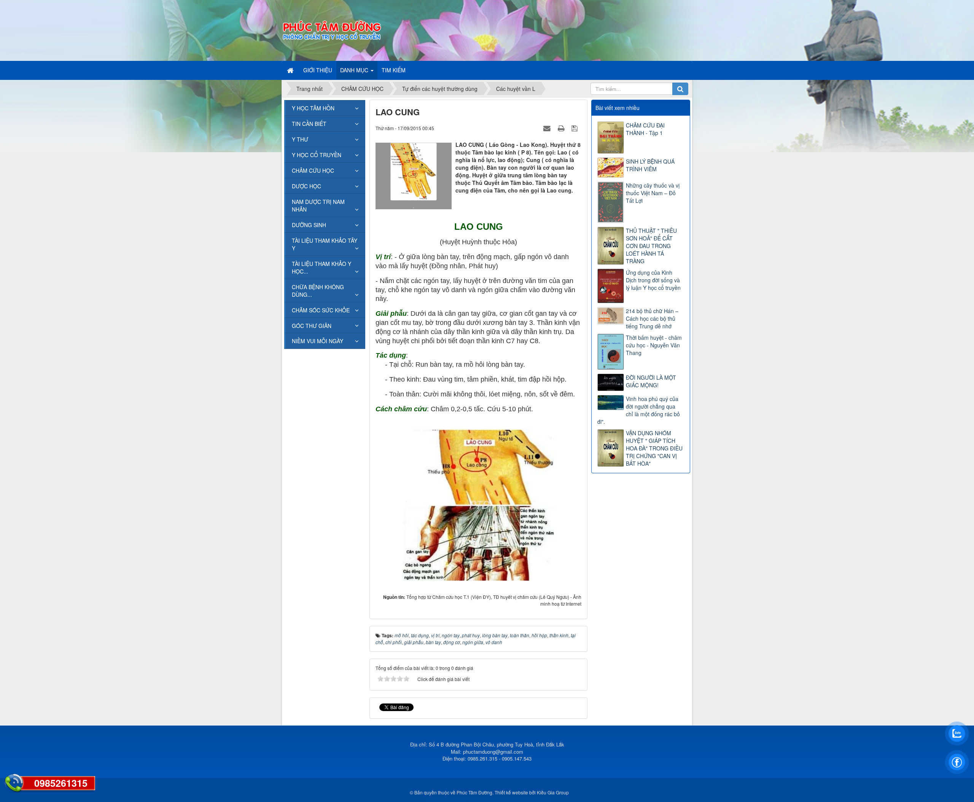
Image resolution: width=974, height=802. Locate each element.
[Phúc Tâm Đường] (331, 29)
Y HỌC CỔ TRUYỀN (316, 155)
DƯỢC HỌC (306, 186)
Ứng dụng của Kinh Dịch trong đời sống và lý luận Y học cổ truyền (653, 280)
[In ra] (562, 128)
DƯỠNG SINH (309, 225)
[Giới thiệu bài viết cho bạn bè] (547, 128)
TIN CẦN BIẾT (309, 123)
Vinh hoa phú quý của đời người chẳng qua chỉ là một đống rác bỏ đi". (638, 410)
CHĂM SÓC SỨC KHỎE (321, 310)
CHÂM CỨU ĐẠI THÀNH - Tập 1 (645, 129)
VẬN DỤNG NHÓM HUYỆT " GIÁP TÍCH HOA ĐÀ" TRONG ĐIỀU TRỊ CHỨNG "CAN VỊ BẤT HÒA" (654, 448)
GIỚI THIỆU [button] (317, 70)
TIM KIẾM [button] (394, 70)
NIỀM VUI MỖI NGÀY (317, 341)
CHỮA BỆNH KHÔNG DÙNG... (318, 290)
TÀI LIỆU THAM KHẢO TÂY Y (324, 244)
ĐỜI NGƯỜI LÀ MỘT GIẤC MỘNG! (651, 381)
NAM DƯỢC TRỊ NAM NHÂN (318, 205)
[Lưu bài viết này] (575, 128)
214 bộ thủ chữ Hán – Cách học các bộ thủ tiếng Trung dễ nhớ (652, 318)
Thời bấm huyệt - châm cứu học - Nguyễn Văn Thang (654, 345)
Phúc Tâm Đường (474, 792)
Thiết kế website (511, 792)
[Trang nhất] (291, 70)
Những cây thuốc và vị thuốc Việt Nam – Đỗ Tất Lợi (653, 192)
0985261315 (61, 783)
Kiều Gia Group (553, 792)
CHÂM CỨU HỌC (313, 170)
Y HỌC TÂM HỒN (313, 108)
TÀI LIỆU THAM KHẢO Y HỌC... (321, 267)
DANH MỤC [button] (355, 70)
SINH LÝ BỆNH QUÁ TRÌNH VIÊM (650, 165)
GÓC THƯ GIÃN (311, 325)
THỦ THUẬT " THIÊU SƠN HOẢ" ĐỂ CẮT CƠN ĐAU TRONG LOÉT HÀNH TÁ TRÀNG (651, 246)
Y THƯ (300, 139)
